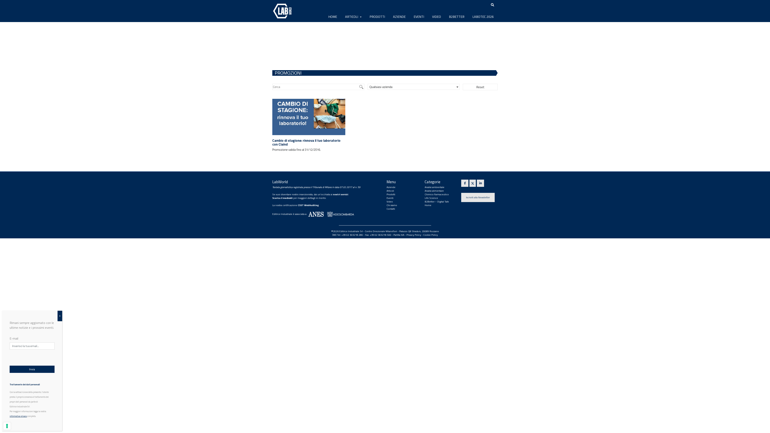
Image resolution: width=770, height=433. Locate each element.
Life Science (431, 198)
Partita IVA (398, 235)
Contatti (391, 209)
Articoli (352, 16)
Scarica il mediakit (282, 198)
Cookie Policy (430, 235)
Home (332, 16)
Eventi (419, 16)
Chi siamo (392, 205)
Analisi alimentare (434, 191)
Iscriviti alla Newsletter (478, 197)
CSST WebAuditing (308, 205)
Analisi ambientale (434, 187)
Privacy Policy (413, 235)
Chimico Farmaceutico (437, 194)
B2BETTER (456, 16)
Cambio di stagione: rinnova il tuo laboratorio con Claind (306, 142)
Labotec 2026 (483, 16)
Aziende (399, 16)
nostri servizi (340, 194)
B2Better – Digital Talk (437, 201)
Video (436, 16)
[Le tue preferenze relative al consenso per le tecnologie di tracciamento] (7, 426)
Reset (480, 87)
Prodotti (377, 16)
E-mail (14, 338)
